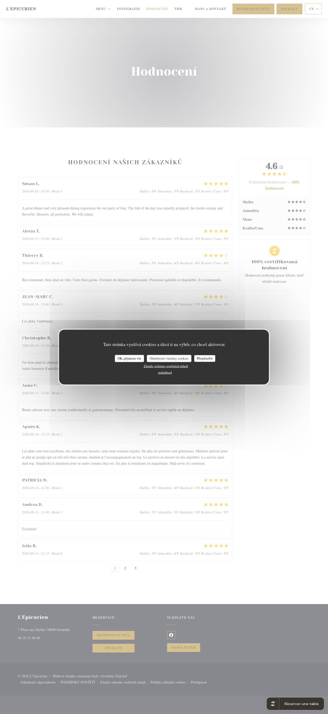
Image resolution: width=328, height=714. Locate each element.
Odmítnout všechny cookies (169, 358)
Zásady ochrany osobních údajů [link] (166, 365)
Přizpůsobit (205, 358)
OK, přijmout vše (129, 358)
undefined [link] (165, 372)
